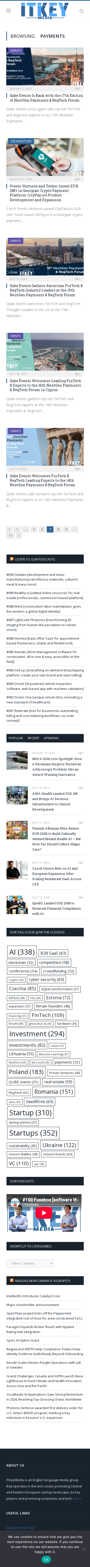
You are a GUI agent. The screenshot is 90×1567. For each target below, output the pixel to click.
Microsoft (40, 1062)
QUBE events (23, 1081)
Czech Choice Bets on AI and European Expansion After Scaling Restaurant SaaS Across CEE (57, 876)
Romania (53, 1092)
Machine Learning (53, 1054)
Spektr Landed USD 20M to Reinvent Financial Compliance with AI (56, 908)
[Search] (82, 11)
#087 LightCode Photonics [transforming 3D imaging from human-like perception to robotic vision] (41, 625)
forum (16, 1023)
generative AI (40, 1023)
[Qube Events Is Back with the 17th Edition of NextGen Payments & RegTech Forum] (45, 68)
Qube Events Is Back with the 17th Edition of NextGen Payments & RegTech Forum (46, 97)
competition (54, 962)
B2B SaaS (53, 953)
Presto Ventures (64, 1073)
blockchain (21, 962)
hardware (67, 1023)
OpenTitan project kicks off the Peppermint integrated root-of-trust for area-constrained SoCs (44, 1316)
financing (17, 1016)
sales (14, 1102)
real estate (58, 1082)
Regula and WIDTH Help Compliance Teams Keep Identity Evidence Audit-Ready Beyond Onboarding (44, 1351)
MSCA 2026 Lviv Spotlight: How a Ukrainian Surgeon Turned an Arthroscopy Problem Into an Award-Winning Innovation (57, 766)
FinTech (48, 1014)
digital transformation (60, 989)
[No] (83, 1548)
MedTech (17, 1062)
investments (27, 1045)
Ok (46, 1559)
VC (19, 1163)
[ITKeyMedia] (45, 10)
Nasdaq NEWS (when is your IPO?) (42, 1280)
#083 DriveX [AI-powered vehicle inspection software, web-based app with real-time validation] (45, 686)
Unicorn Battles (23, 1154)
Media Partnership (20, 1527)
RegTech (19, 1092)
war (39, 1164)
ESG (35, 998)
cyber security (46, 979)
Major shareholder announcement (32, 1304)
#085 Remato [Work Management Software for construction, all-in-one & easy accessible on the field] (43, 657)
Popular (16, 738)
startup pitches (23, 1122)
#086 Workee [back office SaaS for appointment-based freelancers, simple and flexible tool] (43, 641)
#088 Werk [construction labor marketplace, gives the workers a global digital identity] (43, 609)
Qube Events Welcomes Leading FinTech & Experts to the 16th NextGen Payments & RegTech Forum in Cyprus (45, 385)
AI (22, 952)
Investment (36, 1033)
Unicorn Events (57, 1154)
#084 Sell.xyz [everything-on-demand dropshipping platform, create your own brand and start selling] (45, 672)
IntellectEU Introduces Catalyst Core (33, 1296)
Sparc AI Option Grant (22, 1340)
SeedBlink (39, 1101)
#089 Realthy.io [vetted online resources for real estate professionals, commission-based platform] (44, 595)
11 (10, 535)
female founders (53, 1006)
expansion (19, 1006)
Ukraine (59, 1145)
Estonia (58, 997)
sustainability (23, 1145)
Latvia (57, 1046)
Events (15, 51)
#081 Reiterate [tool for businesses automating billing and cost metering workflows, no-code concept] (42, 715)
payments (67, 1062)
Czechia (22, 988)
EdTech (17, 998)
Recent (33, 738)
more (77, 1498)
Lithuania (21, 1054)
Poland (26, 1072)
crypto (16, 980)
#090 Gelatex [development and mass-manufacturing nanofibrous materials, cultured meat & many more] (42, 579)
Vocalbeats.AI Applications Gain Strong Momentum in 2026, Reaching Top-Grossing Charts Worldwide (44, 1397)
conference (23, 970)
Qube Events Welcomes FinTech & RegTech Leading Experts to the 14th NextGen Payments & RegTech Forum (43, 480)
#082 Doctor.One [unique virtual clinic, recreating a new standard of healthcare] (44, 699)
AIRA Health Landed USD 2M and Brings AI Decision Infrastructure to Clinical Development (55, 801)
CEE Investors (21, 141)
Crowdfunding (58, 970)
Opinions (51, 738)
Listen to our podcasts (35, 559)
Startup (30, 1112)
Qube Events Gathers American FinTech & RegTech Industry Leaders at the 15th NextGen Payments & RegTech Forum (46, 290)
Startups (33, 1133)
